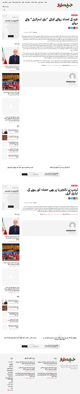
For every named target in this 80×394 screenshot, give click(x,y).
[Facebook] (69, 28)
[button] (4, 10)
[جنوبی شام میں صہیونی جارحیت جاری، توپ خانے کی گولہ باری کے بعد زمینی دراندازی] (4, 150)
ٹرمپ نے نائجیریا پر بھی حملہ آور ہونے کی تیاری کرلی (20, 167)
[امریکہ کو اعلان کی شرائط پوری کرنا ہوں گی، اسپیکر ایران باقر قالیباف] (4, 156)
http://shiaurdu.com (72, 84)
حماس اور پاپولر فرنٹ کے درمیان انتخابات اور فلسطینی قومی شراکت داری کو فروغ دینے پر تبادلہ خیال (11, 118)
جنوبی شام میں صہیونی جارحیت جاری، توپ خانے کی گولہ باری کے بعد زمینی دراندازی (12, 149)
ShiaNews (11, 121)
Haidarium (35, 32)
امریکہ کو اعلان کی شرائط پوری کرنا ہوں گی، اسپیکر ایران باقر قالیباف (13, 156)
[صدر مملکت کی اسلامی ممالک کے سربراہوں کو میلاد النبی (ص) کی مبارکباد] (10, 55)
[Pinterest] (74, 28)
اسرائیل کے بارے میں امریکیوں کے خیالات (60, 167)
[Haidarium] (32, 32)
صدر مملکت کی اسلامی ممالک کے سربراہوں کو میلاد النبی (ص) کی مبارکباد (12, 67)
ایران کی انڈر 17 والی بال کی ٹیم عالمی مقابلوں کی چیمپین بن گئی (11, 93)
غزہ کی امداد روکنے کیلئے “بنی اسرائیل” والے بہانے (54, 65)
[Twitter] (72, 28)
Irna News (11, 70)
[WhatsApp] (77, 28)
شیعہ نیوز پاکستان (74, 65)
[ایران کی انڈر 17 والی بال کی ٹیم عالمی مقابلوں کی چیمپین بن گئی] (10, 81)
